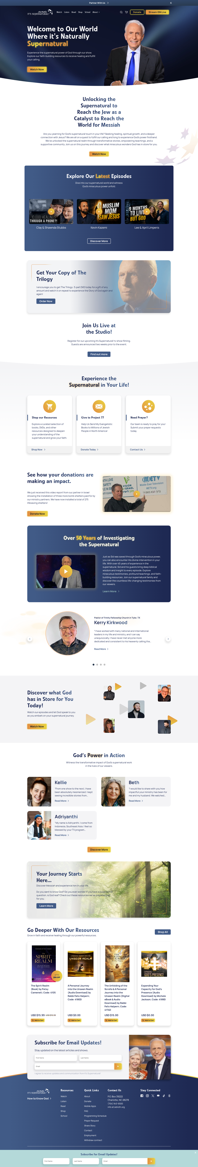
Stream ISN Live (157, 12)
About (95, 12)
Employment (90, 1135)
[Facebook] (141, 1095)
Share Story (89, 1125)
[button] (171, 2)
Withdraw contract (93, 1140)
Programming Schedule (95, 1115)
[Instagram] (147, 1095)
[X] (152, 1095)
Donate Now (37, 513)
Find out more (99, 354)
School (87, 12)
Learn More (110, 591)
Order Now (45, 301)
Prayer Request (91, 1120)
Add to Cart (39, 1020)
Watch (59, 12)
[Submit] (118, 1066)
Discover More (99, 241)
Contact (88, 1130)
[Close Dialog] (195, 1152)
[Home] (40, 12)
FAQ (86, 1111)
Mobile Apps (90, 1106)
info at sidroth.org (116, 1107)
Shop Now (37, 449)
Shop (80, 12)
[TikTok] (163, 1095)
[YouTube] (158, 1095)
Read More (100, 649)
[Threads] (169, 1095)
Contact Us (136, 449)
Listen (66, 12)
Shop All (163, 932)
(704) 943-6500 (115, 1103)
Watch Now (37, 69)
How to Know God (38, 1098)
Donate (137, 12)
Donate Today (88, 449)
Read (74, 12)
